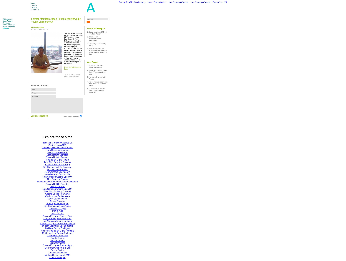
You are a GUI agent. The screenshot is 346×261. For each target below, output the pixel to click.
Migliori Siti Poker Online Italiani (57, 226)
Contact (34, 5)
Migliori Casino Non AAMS (57, 255)
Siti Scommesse (57, 243)
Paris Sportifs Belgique (57, 203)
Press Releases (9, 27)
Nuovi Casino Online (157, 2)
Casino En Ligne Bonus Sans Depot (57, 223)
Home (33, 4)
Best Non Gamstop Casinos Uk (57, 143)
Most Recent (7, 21)
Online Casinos (57, 186)
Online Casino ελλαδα (57, 152)
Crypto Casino (57, 238)
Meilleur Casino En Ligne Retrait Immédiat (57, 182)
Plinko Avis (57, 211)
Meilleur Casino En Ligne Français (57, 231)
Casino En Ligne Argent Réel (57, 218)
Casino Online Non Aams (57, 194)
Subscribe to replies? (71, 116)
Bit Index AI (35, 9)
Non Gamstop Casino (57, 179)
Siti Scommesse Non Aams (57, 206)
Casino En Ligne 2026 (57, 235)
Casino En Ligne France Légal (57, 216)
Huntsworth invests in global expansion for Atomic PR (97, 90)
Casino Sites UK (220, 2)
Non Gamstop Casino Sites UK (57, 177)
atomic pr (72, 74)
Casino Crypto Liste (57, 253)
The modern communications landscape (95, 39)
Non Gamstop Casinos (178, 2)
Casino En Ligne (57, 257)
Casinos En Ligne (57, 208)
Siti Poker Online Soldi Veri (57, 248)
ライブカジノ (57, 213)
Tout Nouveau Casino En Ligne (57, 221)
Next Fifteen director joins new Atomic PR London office (98, 84)
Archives (6, 23)
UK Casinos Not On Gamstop (57, 167)
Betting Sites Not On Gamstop (132, 2)
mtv (77, 76)
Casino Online (57, 250)
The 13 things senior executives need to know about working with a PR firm (98, 51)
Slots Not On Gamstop (57, 155)
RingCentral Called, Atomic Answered (96, 66)
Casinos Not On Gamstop (57, 164)
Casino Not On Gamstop (57, 157)
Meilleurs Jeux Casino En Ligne (57, 233)
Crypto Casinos (57, 201)
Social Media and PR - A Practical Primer (98, 33)
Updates (6, 29)
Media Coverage (9, 25)
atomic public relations (72, 75)
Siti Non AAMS (57, 240)
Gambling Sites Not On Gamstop (57, 147)
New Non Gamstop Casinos (57, 191)
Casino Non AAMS (57, 145)
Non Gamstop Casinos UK (57, 172)
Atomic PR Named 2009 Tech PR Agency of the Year (98, 72)
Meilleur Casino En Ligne (57, 228)
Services (34, 7)
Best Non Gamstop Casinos (57, 162)
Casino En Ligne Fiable (57, 160)
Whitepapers (7, 19)
